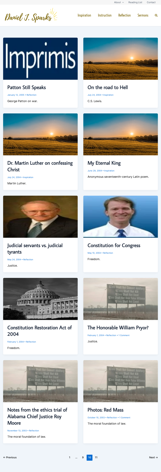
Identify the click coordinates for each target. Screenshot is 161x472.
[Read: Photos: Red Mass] (120, 381)
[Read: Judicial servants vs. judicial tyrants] (40, 216)
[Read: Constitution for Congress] (120, 216)
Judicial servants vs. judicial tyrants (35, 248)
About (117, 2)
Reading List (135, 2)
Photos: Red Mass (105, 409)
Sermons (143, 15)
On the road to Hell (108, 87)
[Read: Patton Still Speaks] (40, 58)
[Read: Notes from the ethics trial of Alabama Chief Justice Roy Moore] (40, 381)
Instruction (104, 15)
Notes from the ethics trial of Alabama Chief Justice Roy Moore (37, 416)
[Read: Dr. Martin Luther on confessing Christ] (40, 134)
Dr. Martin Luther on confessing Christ (40, 166)
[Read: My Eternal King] (120, 134)
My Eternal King (104, 162)
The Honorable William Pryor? (118, 327)
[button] (122, 2)
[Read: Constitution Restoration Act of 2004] (40, 298)
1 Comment (124, 335)
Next (153, 457)
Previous (10, 457)
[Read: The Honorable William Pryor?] (120, 298)
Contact (151, 2)
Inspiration (84, 15)
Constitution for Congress (114, 245)
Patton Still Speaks (26, 87)
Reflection (124, 15)
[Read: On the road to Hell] (120, 58)
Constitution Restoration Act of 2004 (39, 330)
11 (96, 457)
